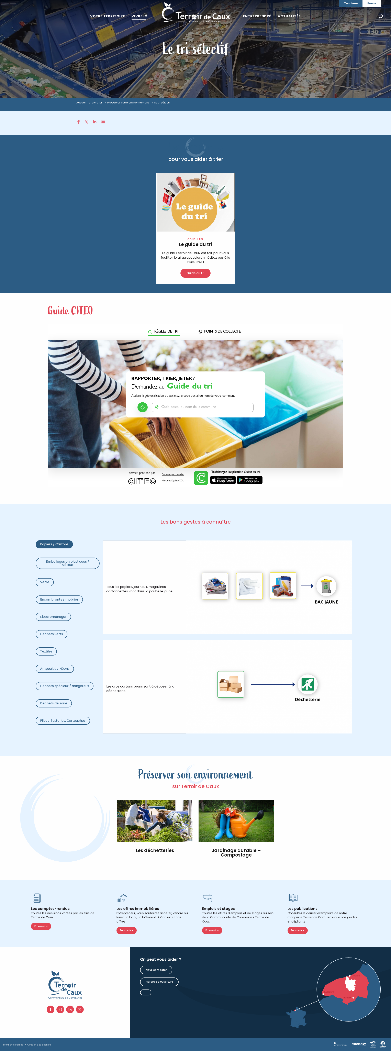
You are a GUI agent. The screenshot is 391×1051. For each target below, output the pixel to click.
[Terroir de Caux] (196, 12)
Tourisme (351, 3)
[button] (380, 16)
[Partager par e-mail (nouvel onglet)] (103, 122)
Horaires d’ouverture (159, 981)
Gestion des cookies (39, 1044)
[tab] (54, 544)
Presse (371, 3)
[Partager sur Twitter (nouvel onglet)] (87, 122)
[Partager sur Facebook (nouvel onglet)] (78, 122)
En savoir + (41, 926)
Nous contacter (156, 970)
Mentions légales (13, 1044)
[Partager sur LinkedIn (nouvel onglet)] (95, 122)
